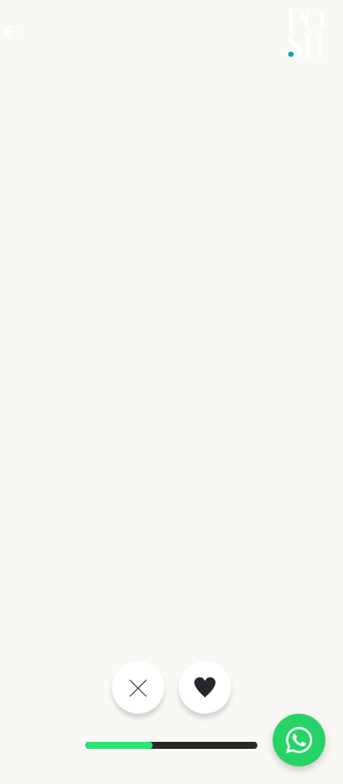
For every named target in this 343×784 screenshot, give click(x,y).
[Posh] (305, 33)
